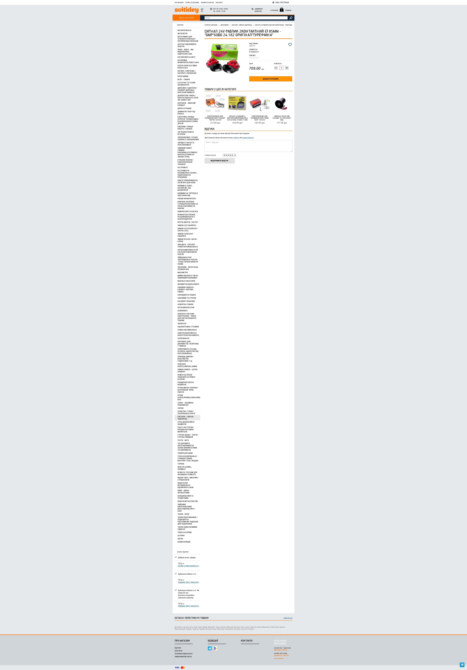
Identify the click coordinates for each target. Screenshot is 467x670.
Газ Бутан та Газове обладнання (187, 83)
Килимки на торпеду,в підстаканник (188, 194)
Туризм (181, 464)
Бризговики (183, 76)
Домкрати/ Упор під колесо (186, 112)
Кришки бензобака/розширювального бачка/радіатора (186, 216)
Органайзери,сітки (186, 307)
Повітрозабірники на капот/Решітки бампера (188, 334)
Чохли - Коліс (183, 514)
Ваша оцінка (211, 155)
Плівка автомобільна (187, 330)
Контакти (219, 2)
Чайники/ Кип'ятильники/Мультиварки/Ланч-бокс (186, 507)
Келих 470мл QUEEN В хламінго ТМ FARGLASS (189, 566)
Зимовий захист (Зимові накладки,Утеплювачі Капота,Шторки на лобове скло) (187, 152)
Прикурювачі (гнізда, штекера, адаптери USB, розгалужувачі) (188, 351)
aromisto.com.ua (281, 655)
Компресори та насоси (188, 211)
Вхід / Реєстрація (282, 2)
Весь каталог (186, 17)
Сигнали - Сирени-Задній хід (186, 417)
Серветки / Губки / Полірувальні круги (186, 412)
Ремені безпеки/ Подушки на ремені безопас (186, 377)
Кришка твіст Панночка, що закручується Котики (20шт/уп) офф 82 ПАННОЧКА (189, 582)
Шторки (181, 535)
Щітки (180, 538)
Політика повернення (183, 653)
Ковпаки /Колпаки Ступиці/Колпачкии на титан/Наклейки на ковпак (188, 204)
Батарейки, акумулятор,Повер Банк (188, 61)
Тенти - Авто (183, 440)
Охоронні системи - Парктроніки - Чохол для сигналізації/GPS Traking (187, 317)
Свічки (180, 408)
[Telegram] (210, 648)
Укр (202, 9)
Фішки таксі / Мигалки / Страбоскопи (188, 478)
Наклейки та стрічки (187, 298)
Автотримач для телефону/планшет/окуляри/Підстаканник (188, 38)
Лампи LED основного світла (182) (187, 229)
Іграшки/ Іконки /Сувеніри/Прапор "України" (185, 162)
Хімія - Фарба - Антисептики (184, 491)
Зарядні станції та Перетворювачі (186, 143)
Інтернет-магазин (211, 25)
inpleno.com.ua (280, 650)
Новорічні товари (185, 304)
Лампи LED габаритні (187, 225)
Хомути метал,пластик (188, 501)
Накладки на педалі (187, 295)
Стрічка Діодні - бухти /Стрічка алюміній (188, 436)
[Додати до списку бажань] (290, 45)
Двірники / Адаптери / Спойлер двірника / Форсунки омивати (187, 90)
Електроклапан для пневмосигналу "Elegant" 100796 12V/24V (215, 118)
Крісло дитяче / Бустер (188, 222)
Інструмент (183, 167)
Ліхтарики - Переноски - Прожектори (188, 268)
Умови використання (183, 656)
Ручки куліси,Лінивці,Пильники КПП (189, 397)
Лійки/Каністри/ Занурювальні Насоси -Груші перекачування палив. (188, 260)
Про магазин (179, 2)
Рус (202, 11)
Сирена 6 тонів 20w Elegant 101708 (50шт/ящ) (282, 118)
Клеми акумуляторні (187, 198)
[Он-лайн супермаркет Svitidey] (187, 10)
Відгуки (178, 648)
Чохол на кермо (185, 532)
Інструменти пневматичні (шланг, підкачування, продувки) (187, 173)
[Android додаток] (215, 648)
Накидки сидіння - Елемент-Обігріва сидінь (186, 289)
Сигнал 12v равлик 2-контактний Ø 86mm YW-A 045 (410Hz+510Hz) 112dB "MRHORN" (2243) (237, 118)
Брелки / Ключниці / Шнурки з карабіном (187, 72)
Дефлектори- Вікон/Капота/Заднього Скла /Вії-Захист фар (188, 97)
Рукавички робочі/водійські (186, 383)
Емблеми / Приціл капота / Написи (185, 127)
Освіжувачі (183, 310)
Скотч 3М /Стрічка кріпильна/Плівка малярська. (185, 429)
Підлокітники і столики (188, 326)
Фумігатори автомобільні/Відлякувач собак (185, 485)
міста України (278, 658)
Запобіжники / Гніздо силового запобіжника (188, 138)
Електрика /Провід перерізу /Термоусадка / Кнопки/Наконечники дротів (188, 120)
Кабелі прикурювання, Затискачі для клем (188, 181)
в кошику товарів (280, 10)
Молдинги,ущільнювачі (188, 284)
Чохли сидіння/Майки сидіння (187, 528)
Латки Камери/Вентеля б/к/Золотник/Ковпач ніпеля (188, 252)
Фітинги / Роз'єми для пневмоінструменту (187, 473)
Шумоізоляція (184, 542)
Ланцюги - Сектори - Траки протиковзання (188, 245)
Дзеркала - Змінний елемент (186, 104)
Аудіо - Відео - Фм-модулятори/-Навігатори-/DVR (186, 51)
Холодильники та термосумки (185, 497)
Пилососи (182, 323)
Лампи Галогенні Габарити (185, 235)
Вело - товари (184, 79)
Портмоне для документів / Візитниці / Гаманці (188, 343)
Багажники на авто (186, 57)
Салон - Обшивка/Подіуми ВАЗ (185, 403)
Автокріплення (184, 30)
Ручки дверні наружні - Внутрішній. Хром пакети (188, 389)
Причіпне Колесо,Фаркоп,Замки (187, 365)
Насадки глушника (186, 301)
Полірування (183, 338)
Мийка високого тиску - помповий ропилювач (188, 276)
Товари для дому (185, 453)
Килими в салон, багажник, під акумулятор (185, 187)
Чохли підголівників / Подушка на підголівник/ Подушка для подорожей (188, 520)
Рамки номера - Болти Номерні (187, 370)
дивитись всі (287, 618)
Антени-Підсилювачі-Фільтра (187, 45)
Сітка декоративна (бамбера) (186, 423)
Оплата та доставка (192, 2)
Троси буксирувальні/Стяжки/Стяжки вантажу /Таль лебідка (188, 458)
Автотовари (225, 25)
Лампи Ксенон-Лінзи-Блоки (187, 240)
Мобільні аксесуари (186, 281)
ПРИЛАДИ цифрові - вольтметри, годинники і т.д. (186, 358)
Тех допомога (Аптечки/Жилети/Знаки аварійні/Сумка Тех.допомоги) (187, 446)
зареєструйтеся (248, 137)
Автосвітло (182, 33)
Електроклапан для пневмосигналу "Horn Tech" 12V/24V (260, 118)
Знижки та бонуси (207, 2)
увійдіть (236, 137)
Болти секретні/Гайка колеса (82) (187, 66)
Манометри (183, 272)
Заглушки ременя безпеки (186, 133)
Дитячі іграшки (184, 108)
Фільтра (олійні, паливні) (185, 468)
